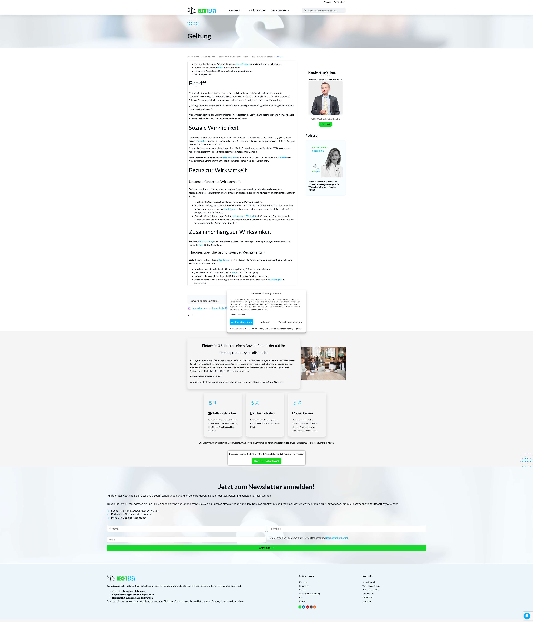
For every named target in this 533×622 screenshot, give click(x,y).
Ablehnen (265, 322)
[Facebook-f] (299, 607)
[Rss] (314, 607)
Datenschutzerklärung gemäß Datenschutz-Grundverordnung (269, 329)
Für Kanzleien (339, 2)
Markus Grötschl (325, 118)
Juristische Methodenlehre (262, 56)
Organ (220, 67)
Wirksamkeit (239, 216)
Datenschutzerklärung (336, 538)
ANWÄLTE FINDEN (257, 10)
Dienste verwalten (238, 314)
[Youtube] (307, 607)
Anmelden (266, 547)
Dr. (314, 118)
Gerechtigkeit (275, 279)
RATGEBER (234, 10)
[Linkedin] (303, 607)
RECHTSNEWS (278, 10)
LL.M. (337, 118)
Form (234, 272)
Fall (201, 245)
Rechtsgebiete (193, 56)
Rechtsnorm (224, 259)
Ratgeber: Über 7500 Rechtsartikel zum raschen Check (225, 56)
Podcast (327, 2)
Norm (239, 64)
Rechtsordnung (205, 241)
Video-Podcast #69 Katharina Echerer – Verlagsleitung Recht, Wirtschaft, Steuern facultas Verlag (324, 185)
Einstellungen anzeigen (290, 322)
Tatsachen (202, 141)
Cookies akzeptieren (241, 322)
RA (311, 118)
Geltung (246, 64)
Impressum (299, 329)
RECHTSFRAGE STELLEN (266, 460)
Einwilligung (229, 209)
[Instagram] (311, 607)
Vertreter (282, 157)
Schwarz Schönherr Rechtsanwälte (325, 79)
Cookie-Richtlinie (237, 329)
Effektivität (251, 216)
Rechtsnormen (230, 157)
